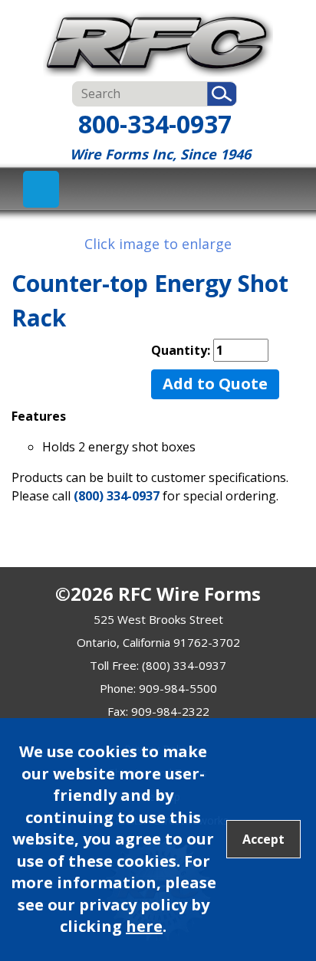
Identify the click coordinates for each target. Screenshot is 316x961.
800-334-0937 (155, 123)
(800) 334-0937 (117, 495)
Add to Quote (215, 383)
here (144, 926)
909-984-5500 (178, 688)
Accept (263, 839)
